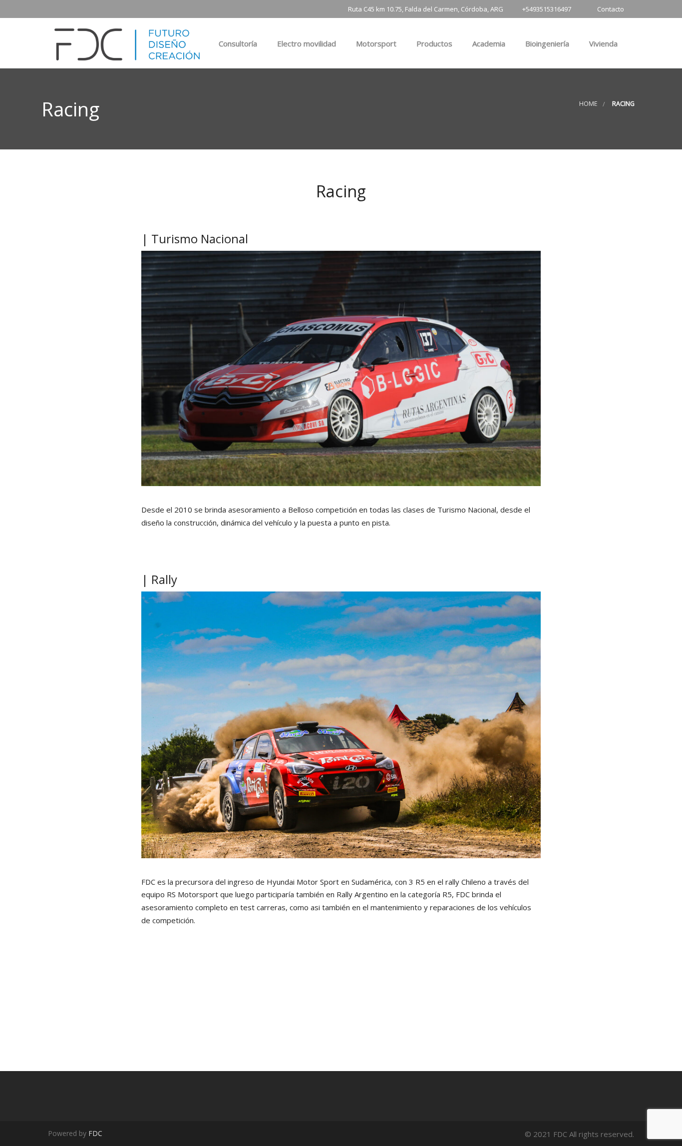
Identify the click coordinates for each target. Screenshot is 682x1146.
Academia (487, 43)
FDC (95, 1133)
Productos (433, 43)
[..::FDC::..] (127, 42)
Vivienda (602, 43)
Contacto (610, 8)
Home (588, 103)
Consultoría (237, 43)
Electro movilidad (305, 43)
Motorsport (375, 43)
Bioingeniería (546, 43)
